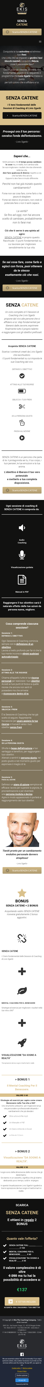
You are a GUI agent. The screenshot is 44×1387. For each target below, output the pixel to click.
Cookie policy (16, 1368)
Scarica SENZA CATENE (24, 32)
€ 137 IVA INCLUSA (26, 1301)
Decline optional (22, 1375)
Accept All (22, 1380)
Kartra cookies (27, 1368)
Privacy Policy (22, 1371)
